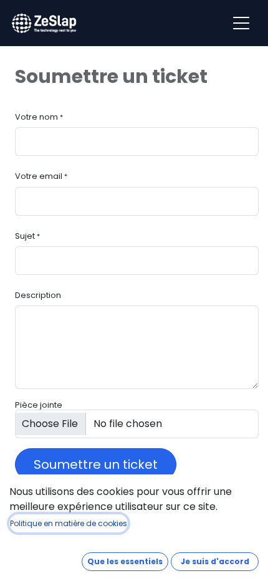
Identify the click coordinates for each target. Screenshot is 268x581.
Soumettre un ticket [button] (96, 464)
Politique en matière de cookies (68, 523)
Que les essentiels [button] (125, 561)
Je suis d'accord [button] (215, 561)
